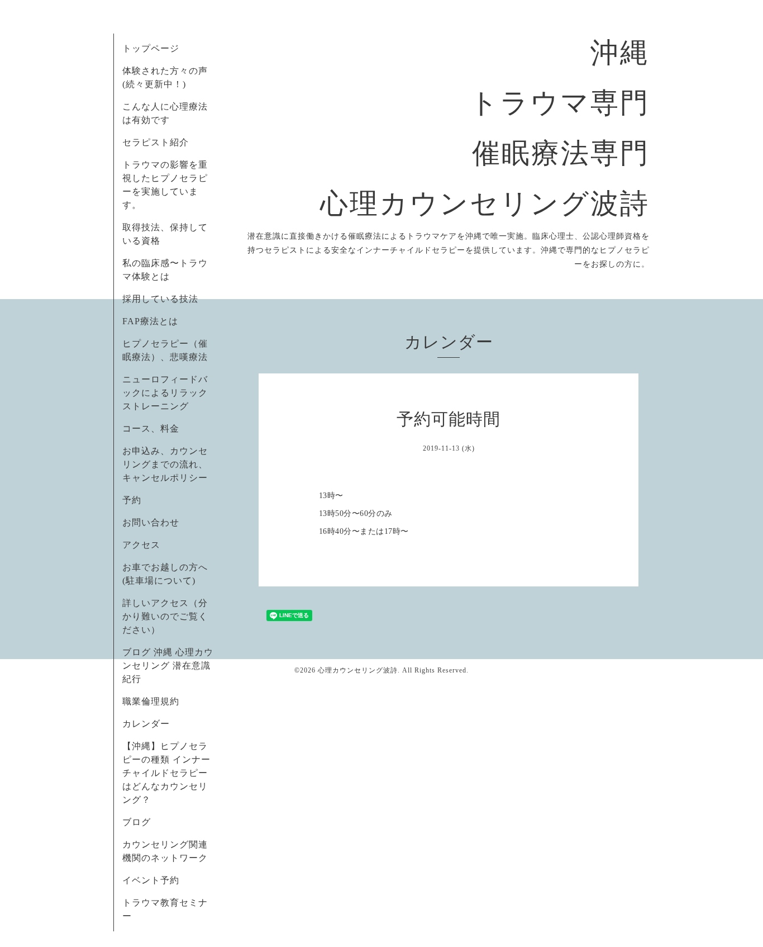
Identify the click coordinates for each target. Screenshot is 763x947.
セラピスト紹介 (155, 142)
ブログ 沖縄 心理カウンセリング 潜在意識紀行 (167, 665)
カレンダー (146, 723)
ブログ (136, 822)
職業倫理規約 (150, 701)
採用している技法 (160, 299)
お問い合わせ (150, 522)
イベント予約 (150, 880)
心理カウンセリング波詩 (358, 670)
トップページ (150, 48)
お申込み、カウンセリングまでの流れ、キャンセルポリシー (165, 464)
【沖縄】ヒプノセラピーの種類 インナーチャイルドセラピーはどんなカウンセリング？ (166, 772)
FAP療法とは (150, 321)
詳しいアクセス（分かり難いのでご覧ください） (165, 616)
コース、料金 (150, 428)
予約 (131, 500)
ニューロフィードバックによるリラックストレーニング (165, 393)
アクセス (141, 545)
